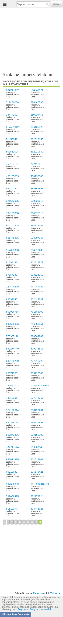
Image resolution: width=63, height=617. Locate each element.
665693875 (12, 459)
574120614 (12, 410)
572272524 (37, 496)
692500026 (12, 324)
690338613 (37, 200)
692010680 (37, 151)
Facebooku (39, 593)
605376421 (37, 471)
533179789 (12, 361)
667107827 (12, 188)
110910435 (37, 114)
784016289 (37, 250)
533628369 (37, 274)
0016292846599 (40, 484)
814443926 (37, 508)
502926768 (12, 311)
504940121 (37, 90)
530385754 (12, 422)
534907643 (37, 237)
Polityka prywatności (40, 609)
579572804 (12, 274)
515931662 (12, 262)
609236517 (37, 348)
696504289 (37, 336)
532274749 (12, 348)
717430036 (12, 102)
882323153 (37, 139)
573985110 (12, 336)
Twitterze (55, 593)
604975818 (37, 213)
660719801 (12, 373)
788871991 (37, 422)
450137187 (12, 164)
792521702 (12, 385)
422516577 (37, 262)
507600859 (12, 484)
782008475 (12, 496)
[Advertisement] (29, 37)
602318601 (37, 459)
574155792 (37, 434)
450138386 (37, 176)
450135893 (12, 176)
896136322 (37, 127)
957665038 (12, 250)
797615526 (37, 361)
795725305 (37, 373)
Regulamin (23, 609)
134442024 (12, 114)
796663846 (37, 447)
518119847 (12, 508)
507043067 (37, 397)
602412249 (37, 299)
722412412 (37, 164)
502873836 (12, 434)
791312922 (37, 287)
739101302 (12, 287)
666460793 (37, 102)
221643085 (12, 200)
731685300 (37, 311)
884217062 (12, 90)
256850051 (37, 324)
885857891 (37, 188)
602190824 (12, 471)
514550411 (12, 139)
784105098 (12, 213)
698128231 (37, 410)
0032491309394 (40, 385)
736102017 (12, 397)
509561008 (12, 151)
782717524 (12, 447)
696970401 (12, 299)
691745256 (12, 237)
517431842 (12, 127)
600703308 (12, 225)
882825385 (37, 225)
